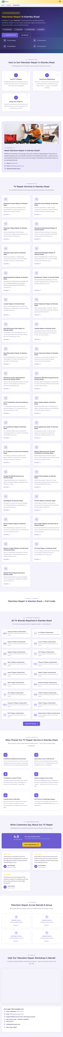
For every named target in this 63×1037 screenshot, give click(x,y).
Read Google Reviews (31, 844)
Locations (8, 5)
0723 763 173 (9, 81)
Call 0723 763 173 (11, 35)
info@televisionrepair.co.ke (17, 166)
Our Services (24, 35)
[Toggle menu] (59, 1)
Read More (6, 214)
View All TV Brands (30, 723)
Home (3, 5)
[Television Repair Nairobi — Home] (6, 1)
